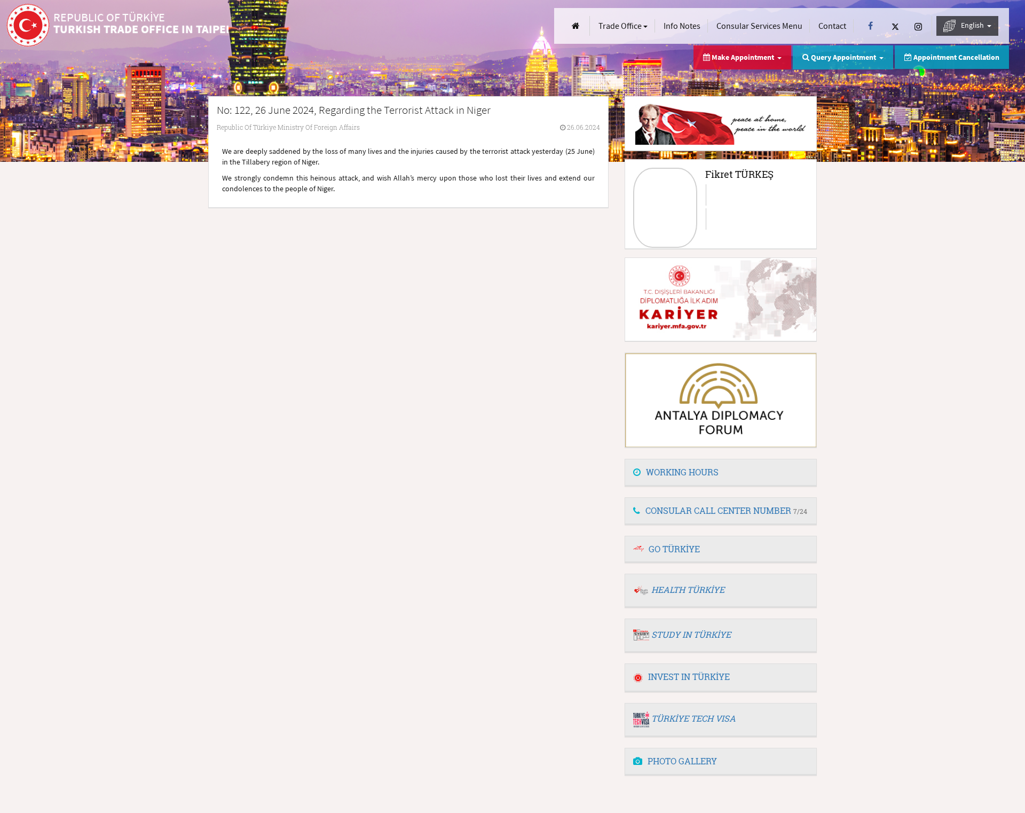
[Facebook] (870, 26)
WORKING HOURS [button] (682, 472)
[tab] (720, 472)
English (973, 25)
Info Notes (682, 25)
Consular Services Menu (759, 25)
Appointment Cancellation (955, 57)
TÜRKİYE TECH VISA (693, 718)
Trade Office (620, 25)
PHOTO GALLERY (682, 761)
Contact (832, 25)
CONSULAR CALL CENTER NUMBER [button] (726, 510)
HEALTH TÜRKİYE (687, 589)
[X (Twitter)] (895, 26)
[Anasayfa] (576, 26)
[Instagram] (918, 26)
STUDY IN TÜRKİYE (691, 634)
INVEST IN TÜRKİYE (689, 676)
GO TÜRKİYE (674, 548)
